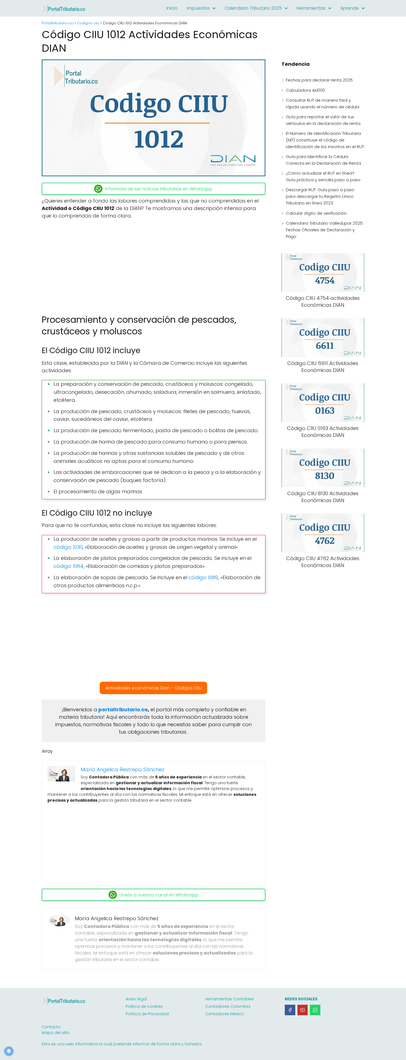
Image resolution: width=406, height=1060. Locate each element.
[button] (153, 688)
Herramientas (311, 8)
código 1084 (68, 566)
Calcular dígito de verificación (316, 213)
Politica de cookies (144, 1006)
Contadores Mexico (224, 1014)
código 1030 (68, 547)
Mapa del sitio (56, 1032)
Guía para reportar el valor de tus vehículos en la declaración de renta (323, 120)
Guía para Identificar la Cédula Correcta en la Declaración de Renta (323, 160)
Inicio (172, 8)
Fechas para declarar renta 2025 (319, 80)
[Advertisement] (153, 264)
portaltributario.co (123, 709)
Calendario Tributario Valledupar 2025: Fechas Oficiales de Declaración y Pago (324, 229)
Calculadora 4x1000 (305, 90)
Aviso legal (136, 999)
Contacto (51, 1027)
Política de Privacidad (147, 1014)
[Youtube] (302, 1010)
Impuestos (198, 8)
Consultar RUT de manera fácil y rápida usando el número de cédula (322, 103)
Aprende (349, 8)
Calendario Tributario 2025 (253, 8)
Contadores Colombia (227, 1006)
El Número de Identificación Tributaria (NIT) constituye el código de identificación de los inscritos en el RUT (325, 139)
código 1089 (203, 577)
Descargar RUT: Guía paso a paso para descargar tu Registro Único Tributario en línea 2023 (320, 196)
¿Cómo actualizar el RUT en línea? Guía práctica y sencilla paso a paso (323, 176)
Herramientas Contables (229, 999)
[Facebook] (290, 1010)
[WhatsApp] (315, 1010)
